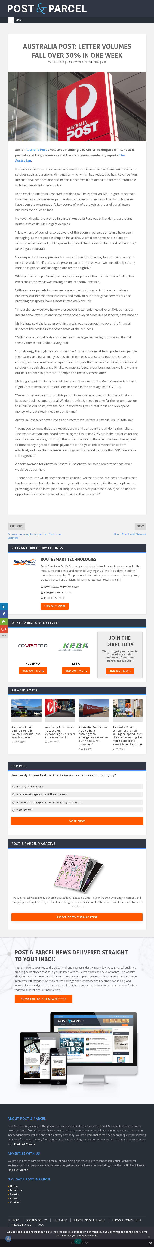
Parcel (88, 62)
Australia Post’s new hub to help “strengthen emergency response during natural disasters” (93, 735)
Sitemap (13, 1220)
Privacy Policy (21, 1224)
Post (96, 62)
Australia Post (36, 150)
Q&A (41, 1224)
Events (14, 1194)
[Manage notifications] (8, 1239)
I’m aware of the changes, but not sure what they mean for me (49, 802)
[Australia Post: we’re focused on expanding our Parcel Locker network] (60, 708)
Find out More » (24, 1144)
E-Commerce (75, 62)
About (14, 1198)
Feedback (60, 1220)
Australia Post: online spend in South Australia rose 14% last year (25, 732)
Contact (15, 1202)
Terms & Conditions (126, 1220)
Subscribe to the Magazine (77, 917)
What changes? (24, 810)
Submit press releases (89, 1220)
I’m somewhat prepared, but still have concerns (41, 794)
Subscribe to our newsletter (43, 999)
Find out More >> (19, 1170)
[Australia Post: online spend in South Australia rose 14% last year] (26, 708)
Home (14, 1186)
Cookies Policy (36, 1220)
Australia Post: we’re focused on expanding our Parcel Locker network (60, 732)
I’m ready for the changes (29, 786)
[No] (149, 1237)
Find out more (54, 606)
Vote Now (77, 821)
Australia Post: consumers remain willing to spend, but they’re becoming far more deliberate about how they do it (128, 735)
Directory (16, 1190)
